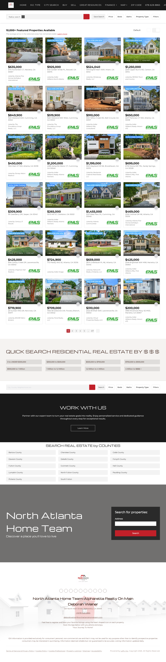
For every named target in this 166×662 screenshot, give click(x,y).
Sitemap (86, 651)
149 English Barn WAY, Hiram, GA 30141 (100, 71)
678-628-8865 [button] (152, 5)
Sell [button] (73, 5)
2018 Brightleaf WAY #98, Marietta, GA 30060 (141, 263)
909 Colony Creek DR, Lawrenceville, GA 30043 (23, 263)
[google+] (105, 591)
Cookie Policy (41, 651)
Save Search (99, 17)
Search (101, 387)
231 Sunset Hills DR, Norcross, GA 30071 (22, 312)
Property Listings (74, 651)
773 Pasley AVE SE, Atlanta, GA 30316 (62, 262)
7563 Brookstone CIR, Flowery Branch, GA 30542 (63, 312)
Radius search (14, 17)
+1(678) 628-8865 (83, 613)
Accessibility (96, 651)
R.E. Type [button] (35, 5)
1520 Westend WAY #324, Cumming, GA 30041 (62, 119)
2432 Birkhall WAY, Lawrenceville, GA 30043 (101, 312)
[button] (11, 5)
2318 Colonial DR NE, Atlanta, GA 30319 (139, 215)
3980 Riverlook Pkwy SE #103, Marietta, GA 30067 (138, 312)
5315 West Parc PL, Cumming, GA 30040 (100, 215)
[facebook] (61, 591)
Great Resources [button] (90, 5)
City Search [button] (51, 5)
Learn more (62, 34)
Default (137, 30)
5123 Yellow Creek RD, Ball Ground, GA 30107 (102, 119)
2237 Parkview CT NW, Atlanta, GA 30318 (139, 119)
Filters (156, 17)
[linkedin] (66, 591)
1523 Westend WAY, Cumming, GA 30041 (22, 119)
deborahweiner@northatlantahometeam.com (83, 617)
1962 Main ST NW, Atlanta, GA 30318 (23, 166)
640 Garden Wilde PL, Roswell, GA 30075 (61, 71)
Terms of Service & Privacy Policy (20, 651)
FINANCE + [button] (111, 5)
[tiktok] (90, 591)
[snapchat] (95, 591)
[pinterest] (100, 591)
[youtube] (85, 591)
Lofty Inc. (124, 651)
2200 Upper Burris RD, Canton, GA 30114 (139, 71)
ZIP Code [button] (136, 5)
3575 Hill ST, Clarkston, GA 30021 (60, 214)
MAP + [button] (124, 5)
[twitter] (71, 591)
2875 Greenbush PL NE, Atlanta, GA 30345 (101, 263)
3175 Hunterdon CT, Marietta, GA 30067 (21, 71)
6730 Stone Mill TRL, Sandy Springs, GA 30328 (140, 167)
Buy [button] (65, 5)
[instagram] (80, 591)
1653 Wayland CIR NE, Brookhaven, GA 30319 (102, 167)
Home (23, 5)
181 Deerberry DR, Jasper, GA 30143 (23, 214)
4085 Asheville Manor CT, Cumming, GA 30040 (62, 167)
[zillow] (76, 591)
